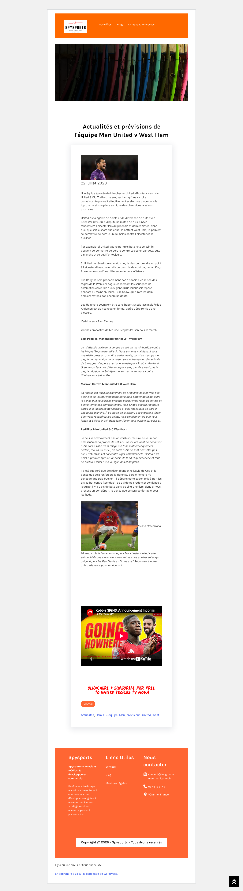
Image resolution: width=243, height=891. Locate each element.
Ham (99, 715)
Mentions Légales (116, 783)
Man (122, 715)
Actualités (87, 715)
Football (88, 704)
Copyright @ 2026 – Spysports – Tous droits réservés (121, 842)
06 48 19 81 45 (156, 786)
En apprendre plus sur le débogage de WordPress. (86, 873)
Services (111, 766)
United (146, 715)
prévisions (133, 715)
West (155, 715)
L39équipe (110, 715)
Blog (108, 774)
